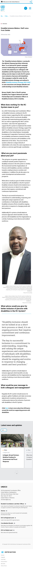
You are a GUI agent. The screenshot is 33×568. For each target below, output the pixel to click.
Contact (2, 555)
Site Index (3, 563)
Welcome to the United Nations (11, 1)
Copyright (3, 557)
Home (2, 16)
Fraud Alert (3, 559)
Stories (7, 16)
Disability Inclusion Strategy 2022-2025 (18, 82)
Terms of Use (4, 565)
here (6, 408)
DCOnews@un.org (6, 499)
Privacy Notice (4, 561)
